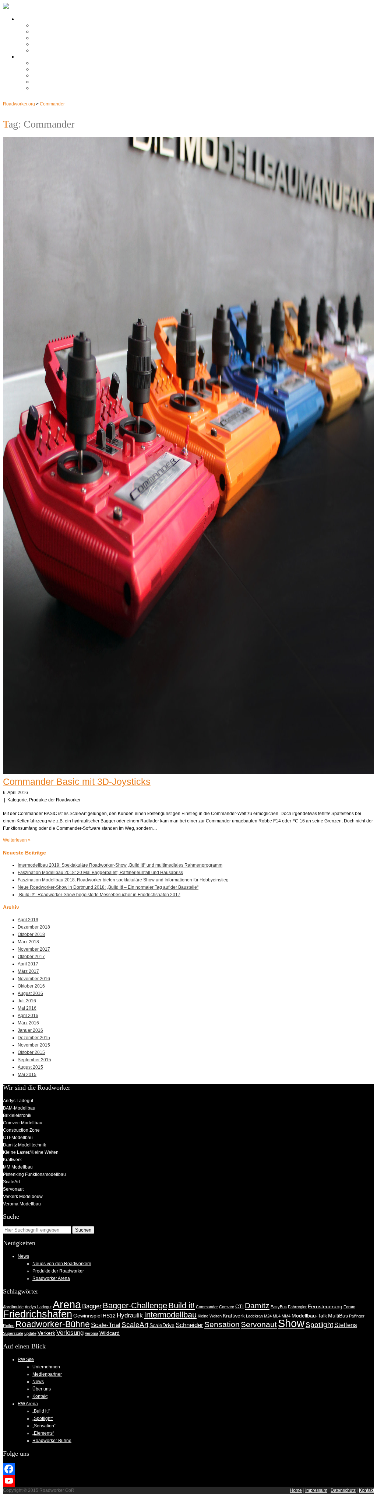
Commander (52, 104)
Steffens (345, 1325)
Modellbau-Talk (309, 1316)
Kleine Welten (210, 1316)
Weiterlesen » (17, 840)
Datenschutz (343, 1490)
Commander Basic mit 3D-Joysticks (77, 781)
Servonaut (259, 1324)
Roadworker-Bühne (52, 1324)
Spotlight (319, 1325)
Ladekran (254, 1316)
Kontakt (41, 50)
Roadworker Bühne (55, 88)
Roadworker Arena (51, 1278)
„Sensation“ (46, 75)
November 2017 (34, 949)
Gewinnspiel (87, 1316)
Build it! (181, 1305)
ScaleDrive (162, 1325)
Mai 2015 (27, 1074)
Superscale (13, 1333)
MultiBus (338, 1316)
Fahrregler (297, 1307)
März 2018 (28, 941)
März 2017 (28, 971)
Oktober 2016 (31, 986)
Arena (67, 1304)
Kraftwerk (234, 1316)
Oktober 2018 (31, 934)
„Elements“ (45, 82)
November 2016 (34, 978)
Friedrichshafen (37, 1314)
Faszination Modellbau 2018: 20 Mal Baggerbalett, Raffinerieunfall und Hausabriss (100, 872)
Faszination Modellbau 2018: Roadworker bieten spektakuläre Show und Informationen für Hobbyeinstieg (123, 879)
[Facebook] (188, 1469)
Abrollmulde (13, 1307)
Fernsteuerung (325, 1306)
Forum (349, 1307)
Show (291, 1323)
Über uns (43, 44)
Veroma (91, 1333)
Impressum (316, 1490)
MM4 (286, 1316)
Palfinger (356, 1316)
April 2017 (28, 964)
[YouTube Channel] (188, 1481)
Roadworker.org (19, 104)
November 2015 (34, 1045)
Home (296, 1490)
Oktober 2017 (31, 956)
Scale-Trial (105, 1325)
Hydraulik (130, 1315)
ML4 (277, 1316)
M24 (268, 1316)
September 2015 (34, 1059)
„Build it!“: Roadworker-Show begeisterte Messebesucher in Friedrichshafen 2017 (99, 894)
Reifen (8, 1325)
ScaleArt (134, 1325)
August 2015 (30, 1067)
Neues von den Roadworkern (61, 1263)
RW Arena (30, 56)
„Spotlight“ (44, 69)
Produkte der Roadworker (55, 800)
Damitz (257, 1305)
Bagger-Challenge (135, 1305)
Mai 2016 (27, 1008)
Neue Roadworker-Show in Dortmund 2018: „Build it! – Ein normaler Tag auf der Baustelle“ (108, 887)
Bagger (92, 1306)
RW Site (28, 19)
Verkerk (46, 1333)
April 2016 (28, 1015)
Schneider (189, 1325)
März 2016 (28, 1023)
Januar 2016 (30, 1030)
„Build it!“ (42, 63)
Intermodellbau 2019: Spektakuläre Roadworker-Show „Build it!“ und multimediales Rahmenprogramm (120, 865)
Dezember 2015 (34, 1037)
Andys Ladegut (38, 1307)
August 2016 (30, 993)
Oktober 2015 (31, 1052)
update (30, 1333)
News (39, 38)
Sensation (222, 1324)
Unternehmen (48, 25)
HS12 (109, 1316)
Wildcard (109, 1333)
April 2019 (28, 919)
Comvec (226, 1307)
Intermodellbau (170, 1314)
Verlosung (70, 1332)
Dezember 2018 (34, 927)
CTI (239, 1306)
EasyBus (279, 1307)
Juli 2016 (27, 1000)
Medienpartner (49, 31)
